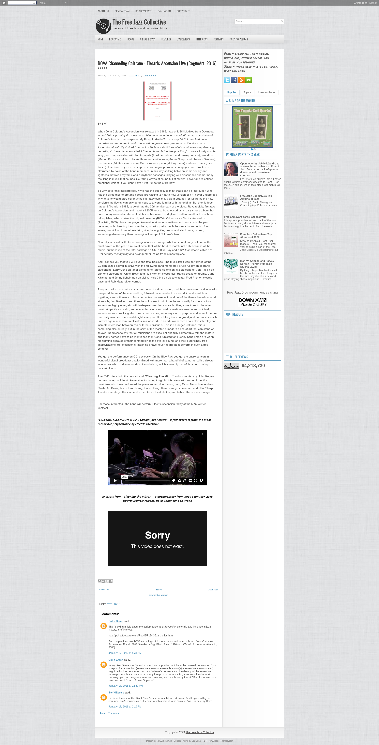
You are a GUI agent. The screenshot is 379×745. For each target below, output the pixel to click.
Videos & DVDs (148, 39)
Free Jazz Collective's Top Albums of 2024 (256, 236)
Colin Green (116, 621)
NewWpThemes (164, 741)
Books (131, 39)
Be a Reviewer (143, 11)
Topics (247, 92)
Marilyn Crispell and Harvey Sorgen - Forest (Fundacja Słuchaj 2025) (257, 263)
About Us (103, 11)
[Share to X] (107, 581)
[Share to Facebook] (111, 581)
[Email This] (99, 581)
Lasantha (196, 741)
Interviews (202, 39)
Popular (231, 92)
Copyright (183, 11)
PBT (205, 741)
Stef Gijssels (116, 692)
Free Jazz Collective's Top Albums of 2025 (256, 197)
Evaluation (164, 11)
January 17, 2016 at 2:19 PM (125, 706)
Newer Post (104, 589)
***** (131, 75)
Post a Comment (109, 713)
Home (100, 39)
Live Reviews (183, 39)
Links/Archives (266, 92)
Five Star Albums (239, 39)
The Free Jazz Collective (139, 21)
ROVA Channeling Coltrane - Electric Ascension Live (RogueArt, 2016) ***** (157, 66)
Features (166, 39)
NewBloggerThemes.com (221, 741)
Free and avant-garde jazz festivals (245, 216)
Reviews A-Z (115, 39)
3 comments (149, 75)
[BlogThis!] (103, 581)
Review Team (122, 11)
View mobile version (158, 595)
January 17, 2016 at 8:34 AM (125, 652)
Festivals (219, 39)
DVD (137, 75)
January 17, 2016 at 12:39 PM (126, 685)
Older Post (213, 589)
